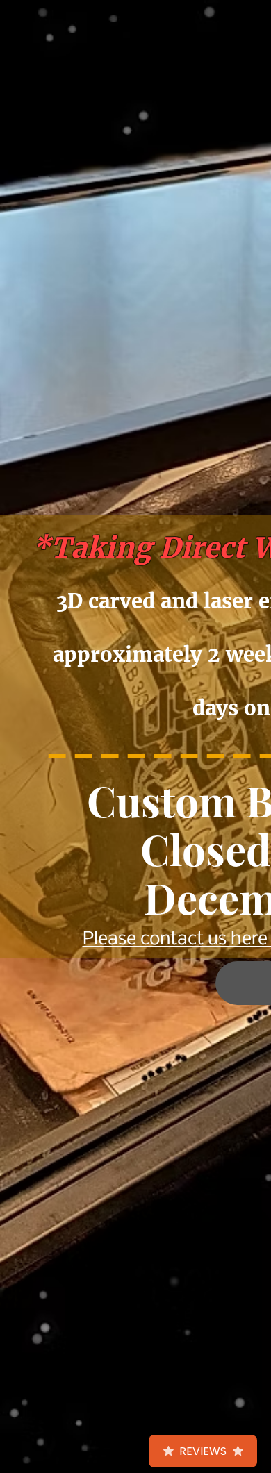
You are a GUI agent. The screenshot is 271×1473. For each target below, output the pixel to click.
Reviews (203, 1451)
